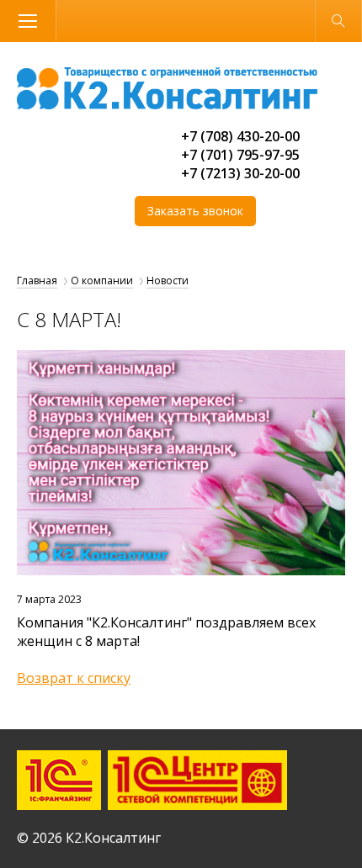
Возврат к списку (73, 678)
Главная (37, 280)
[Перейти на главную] (167, 104)
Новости (167, 280)
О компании (102, 280)
